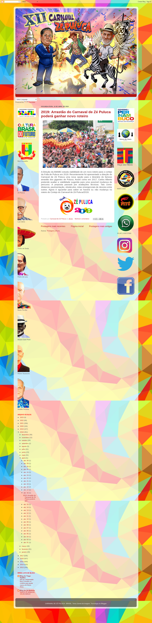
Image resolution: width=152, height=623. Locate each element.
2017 (22, 556)
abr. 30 (26, 460)
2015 (22, 561)
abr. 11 (26, 516)
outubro (25, 440)
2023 (22, 417)
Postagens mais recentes (53, 226)
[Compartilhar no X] (98, 219)
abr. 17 (26, 490)
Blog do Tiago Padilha (25, 577)
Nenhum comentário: (82, 219)
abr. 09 (26, 522)
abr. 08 (26, 525)
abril (23, 458)
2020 (22, 426)
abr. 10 (26, 519)
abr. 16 (26, 493)
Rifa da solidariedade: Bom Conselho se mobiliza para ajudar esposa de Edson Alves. (27, 583)
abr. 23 (26, 475)
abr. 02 (26, 539)
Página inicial (77, 226)
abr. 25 (26, 469)
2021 (22, 423)
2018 (22, 432)
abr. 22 (26, 478)
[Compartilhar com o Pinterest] (102, 219)
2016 (22, 558)
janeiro (24, 552)
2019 (22, 429)
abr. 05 (26, 534)
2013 (22, 567)
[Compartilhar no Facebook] (100, 219)
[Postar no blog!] (96, 219)
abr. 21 (26, 481)
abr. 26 (26, 466)
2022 (22, 420)
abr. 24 (26, 472)
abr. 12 (26, 513)
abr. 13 (26, 510)
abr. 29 (26, 463)
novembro (25, 437)
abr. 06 (26, 531)
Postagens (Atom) (53, 231)
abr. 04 (26, 537)
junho (24, 452)
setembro (25, 443)
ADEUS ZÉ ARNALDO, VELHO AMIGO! (27, 593)
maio (24, 455)
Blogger (103, 603)
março (24, 546)
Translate (32, 102)
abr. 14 (26, 507)
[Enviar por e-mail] (94, 219)
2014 (22, 564)
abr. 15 (26, 504)
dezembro (25, 435)
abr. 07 (26, 528)
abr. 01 (26, 542)
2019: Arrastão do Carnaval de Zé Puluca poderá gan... (29, 498)
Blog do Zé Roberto (27, 590)
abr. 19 (26, 484)
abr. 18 (26, 487)
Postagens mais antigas (100, 226)
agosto (24, 446)
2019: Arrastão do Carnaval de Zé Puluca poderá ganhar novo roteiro (76, 114)
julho (24, 449)
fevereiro (25, 549)
